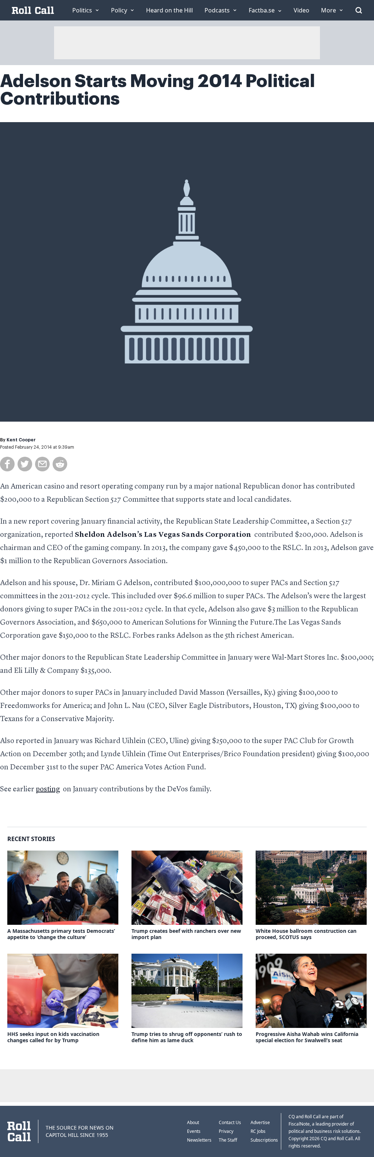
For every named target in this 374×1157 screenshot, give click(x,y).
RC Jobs (258, 1131)
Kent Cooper (21, 440)
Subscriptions (264, 1140)
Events (194, 1131)
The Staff (228, 1140)
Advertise (260, 1122)
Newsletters (199, 1140)
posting (48, 789)
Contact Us (230, 1122)
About (193, 1122)
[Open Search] (358, 10)
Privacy (226, 1131)
